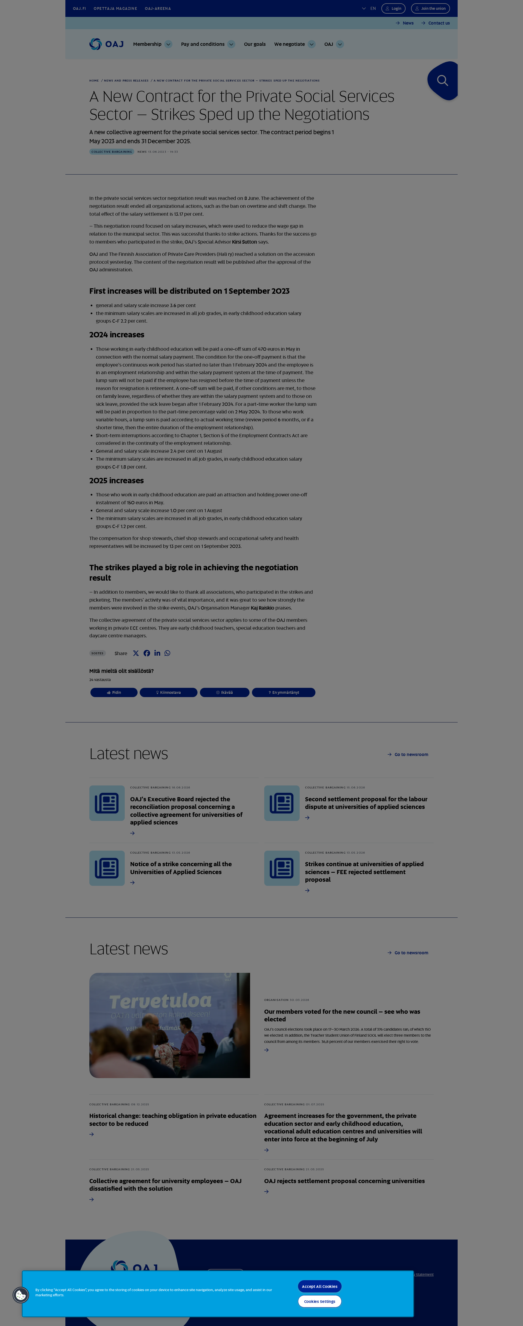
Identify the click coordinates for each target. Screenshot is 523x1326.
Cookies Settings (320, 1301)
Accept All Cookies (319, 1286)
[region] (218, 1293)
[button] (21, 1295)
